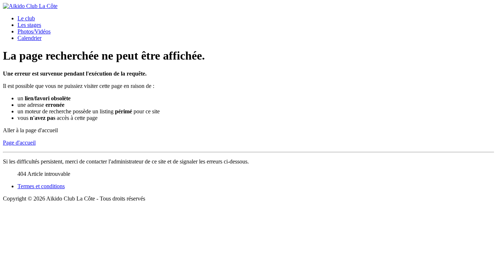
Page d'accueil (19, 143)
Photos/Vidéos (34, 31)
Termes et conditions (41, 186)
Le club (26, 18)
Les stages (29, 25)
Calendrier (29, 38)
